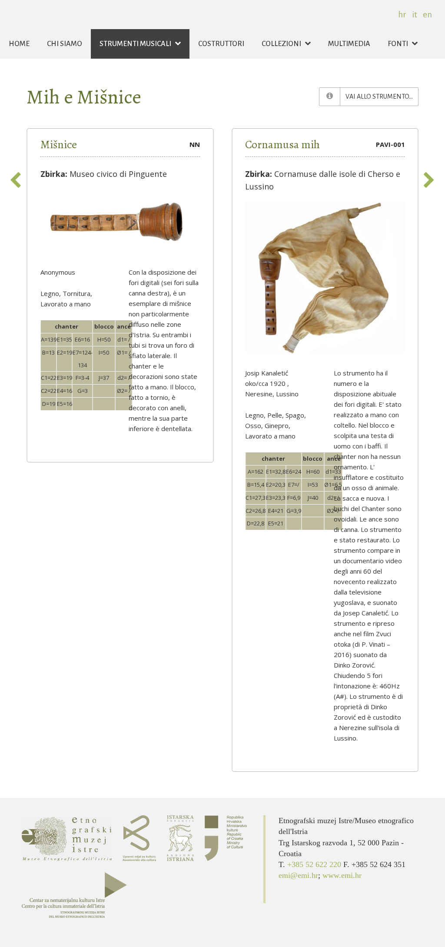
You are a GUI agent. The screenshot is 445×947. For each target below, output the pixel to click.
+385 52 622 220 (315, 864)
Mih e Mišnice (84, 96)
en (427, 14)
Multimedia (349, 44)
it (414, 14)
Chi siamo (64, 44)
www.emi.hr (342, 875)
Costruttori (221, 44)
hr (402, 14)
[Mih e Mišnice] (329, 96)
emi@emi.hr (298, 875)
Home (19, 44)
